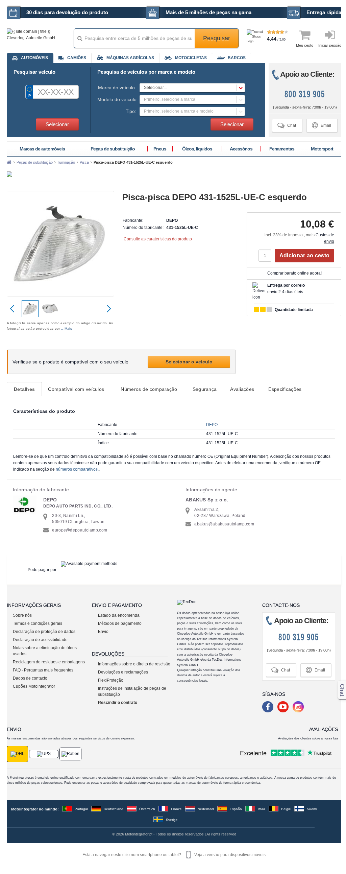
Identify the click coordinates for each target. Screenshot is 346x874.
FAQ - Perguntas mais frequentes (43, 670)
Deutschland (113, 809)
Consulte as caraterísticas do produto (158, 239)
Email (321, 125)
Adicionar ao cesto (304, 255)
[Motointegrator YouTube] (283, 706)
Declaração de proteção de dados (44, 631)
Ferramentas (281, 148)
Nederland (206, 809)
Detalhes (24, 389)
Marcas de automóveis (42, 148)
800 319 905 (305, 94)
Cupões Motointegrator (34, 686)
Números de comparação (149, 389)
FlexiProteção (110, 680)
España (236, 809)
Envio (103, 631)
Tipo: (131, 111)
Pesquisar (216, 38)
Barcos (237, 57)
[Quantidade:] (266, 256)
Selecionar (57, 124)
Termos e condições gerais (37, 623)
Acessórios (241, 148)
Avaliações (242, 389)
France (176, 809)
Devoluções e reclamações (123, 672)
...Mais (66, 328)
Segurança (205, 389)
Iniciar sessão (329, 45)
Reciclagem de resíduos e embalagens (49, 662)
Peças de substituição (113, 148)
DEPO (212, 424)
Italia (261, 809)
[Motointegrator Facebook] (267, 706)
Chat (286, 125)
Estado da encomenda (119, 615)
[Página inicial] (9, 162)
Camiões (76, 57)
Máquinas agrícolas (130, 57)
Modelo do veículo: (116, 99)
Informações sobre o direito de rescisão (134, 664)
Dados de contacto (30, 678)
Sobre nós (22, 615)
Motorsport (322, 148)
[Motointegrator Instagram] (298, 706)
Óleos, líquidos (197, 148)
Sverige (172, 820)
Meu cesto (304, 45)
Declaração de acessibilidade (40, 639)
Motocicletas (191, 57)
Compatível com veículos (76, 389)
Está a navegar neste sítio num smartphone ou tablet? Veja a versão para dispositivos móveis (174, 854)
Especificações (284, 389)
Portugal (81, 809)
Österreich (147, 809)
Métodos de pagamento (120, 623)
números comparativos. (77, 469)
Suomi (312, 809)
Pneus (159, 148)
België (286, 809)
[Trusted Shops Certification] (256, 38)
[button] (192, 87)
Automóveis (34, 57)
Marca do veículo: (117, 87)
